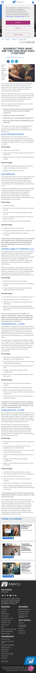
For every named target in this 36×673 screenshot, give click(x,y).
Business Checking (24, 609)
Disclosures (4, 661)
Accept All (18, 22)
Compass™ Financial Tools (7, 642)
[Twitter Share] (12, 61)
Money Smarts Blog (7, 654)
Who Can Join (5, 639)
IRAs (2, 627)
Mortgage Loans (6, 620)
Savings (3, 611)
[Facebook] (5, 595)
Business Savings (24, 611)
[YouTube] (10, 595)
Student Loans (5, 622)
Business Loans (23, 614)
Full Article (7, 538)
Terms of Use (20, 16)
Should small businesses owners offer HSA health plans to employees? (26, 567)
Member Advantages (7, 645)
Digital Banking (5, 633)
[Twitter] (7, 595)
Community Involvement (22, 625)
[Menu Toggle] (2, 2)
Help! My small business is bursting (26, 526)
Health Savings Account (8, 629)
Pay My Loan (5, 625)
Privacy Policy (9, 16)
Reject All (18, 28)
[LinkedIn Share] (16, 61)
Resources (22, 633)
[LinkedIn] (15, 595)
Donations (22, 631)
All (3, 40)
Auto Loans (4, 616)
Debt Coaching (5, 647)
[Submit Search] (33, 42)
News (8, 40)
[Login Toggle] (33, 2)
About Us (21, 623)
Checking (4, 609)
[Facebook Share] (8, 61)
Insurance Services (7, 631)
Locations (4, 658)
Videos (14, 40)
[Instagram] (13, 595)
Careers (21, 628)
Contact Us (4, 656)
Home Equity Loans (7, 618)
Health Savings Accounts (23, 616)
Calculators (4, 651)
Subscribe (22, 40)
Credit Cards (5, 614)
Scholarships (5, 649)
